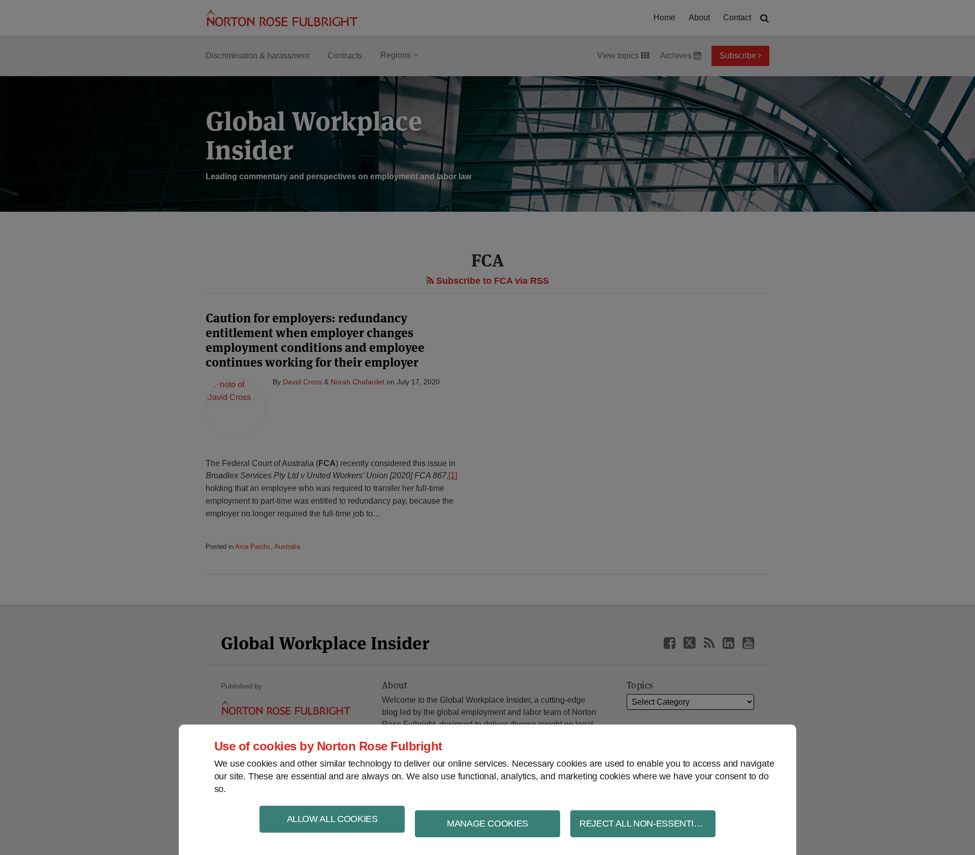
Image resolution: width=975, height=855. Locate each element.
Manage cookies (487, 823)
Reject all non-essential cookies (647, 823)
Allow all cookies (332, 819)
